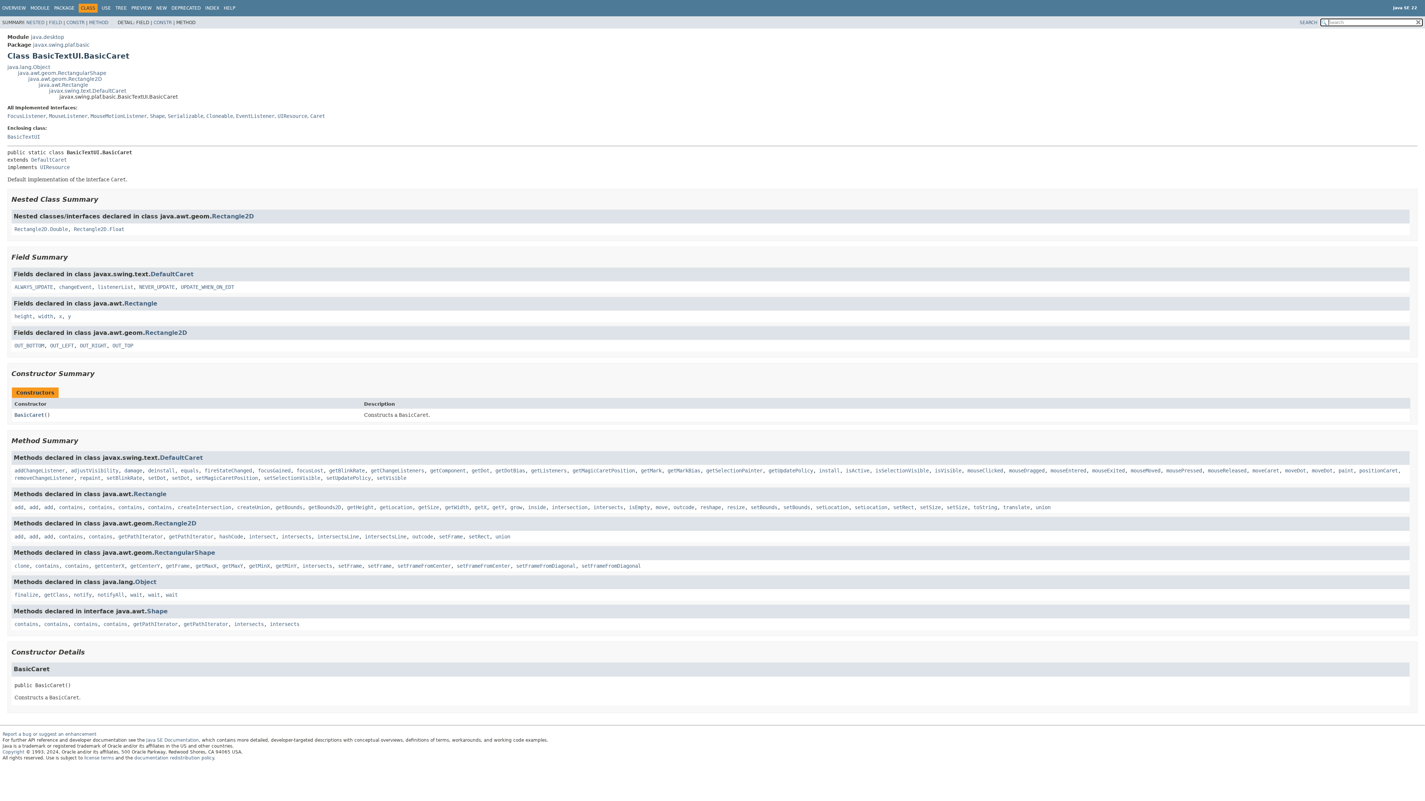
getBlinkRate (347, 471)
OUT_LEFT (62, 346)
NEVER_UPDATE (157, 287)
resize (736, 507)
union (1043, 507)
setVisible (391, 478)
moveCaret (1265, 471)
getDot (480, 471)
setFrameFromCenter (424, 566)
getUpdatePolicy (791, 471)
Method (98, 22)
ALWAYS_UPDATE (33, 287)
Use (106, 8)
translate (1016, 507)
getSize (428, 507)
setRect (903, 507)
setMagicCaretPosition (227, 478)
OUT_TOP (122, 346)
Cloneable (219, 116)
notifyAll (111, 595)
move (662, 507)
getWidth (457, 507)
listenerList (115, 287)
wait (136, 595)
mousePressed (1184, 471)
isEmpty (639, 507)
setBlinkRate (124, 478)
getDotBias (510, 471)
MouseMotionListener (119, 116)
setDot (157, 478)
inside (537, 507)
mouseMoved (1145, 471)
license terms (99, 758)
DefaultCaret (49, 160)
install (829, 471)
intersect (262, 537)
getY (498, 507)
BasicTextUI (23, 137)
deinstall (161, 471)
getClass (56, 595)
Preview (141, 8)
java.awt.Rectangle (63, 85)
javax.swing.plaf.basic (61, 45)
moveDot (1295, 471)
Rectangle (140, 303)
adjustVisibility (94, 471)
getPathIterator (140, 537)
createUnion (253, 507)
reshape (710, 507)
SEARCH (1308, 22)
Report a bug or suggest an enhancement (49, 734)
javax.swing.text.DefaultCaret (87, 91)
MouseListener (68, 116)
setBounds (764, 507)
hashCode (231, 537)
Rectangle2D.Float (99, 229)
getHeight (360, 507)
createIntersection (204, 507)
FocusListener (26, 116)
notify (83, 595)
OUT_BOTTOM (29, 346)
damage (133, 471)
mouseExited (1108, 471)
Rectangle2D (233, 216)
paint (1346, 471)
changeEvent (75, 287)
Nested (35, 22)
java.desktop (47, 37)
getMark (651, 471)
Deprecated (186, 8)
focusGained (274, 471)
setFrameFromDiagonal (546, 566)
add (18, 507)
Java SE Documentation (172, 740)
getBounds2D (324, 507)
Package (64, 8)
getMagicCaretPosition (604, 471)
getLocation (396, 507)
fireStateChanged (228, 471)
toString (985, 507)
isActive (857, 471)
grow (516, 507)
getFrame (178, 566)
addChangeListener (39, 471)
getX (481, 507)
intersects (608, 507)
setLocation (832, 507)
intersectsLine (338, 537)
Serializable (185, 116)
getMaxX (206, 566)
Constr (75, 22)
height (23, 316)
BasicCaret (29, 415)
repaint (90, 478)
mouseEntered (1068, 471)
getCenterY (145, 566)
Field (55, 22)
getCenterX (109, 566)
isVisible (948, 471)
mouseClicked (985, 471)
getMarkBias (684, 471)
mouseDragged (1027, 471)
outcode (684, 507)
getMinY (286, 566)
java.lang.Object (28, 67)
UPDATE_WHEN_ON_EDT (207, 287)
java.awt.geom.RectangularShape (62, 73)
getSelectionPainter (734, 471)
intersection (569, 507)
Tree (121, 8)
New (161, 8)
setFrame (451, 537)
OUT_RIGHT (93, 346)
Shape (157, 116)
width (45, 316)
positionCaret (1378, 471)
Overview (14, 8)
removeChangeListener (44, 478)
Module (40, 8)
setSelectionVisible (292, 478)
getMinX (259, 566)
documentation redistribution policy (174, 758)
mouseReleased (1227, 471)
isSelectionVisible (902, 471)
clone (21, 566)
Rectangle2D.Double (41, 229)
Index (212, 8)
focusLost (310, 471)
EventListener (255, 116)
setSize (930, 507)
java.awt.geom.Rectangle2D (65, 79)
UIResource (292, 116)
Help (229, 8)
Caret (317, 116)
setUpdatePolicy (348, 478)
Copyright (13, 752)
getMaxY (232, 566)
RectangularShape (184, 552)
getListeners (549, 471)
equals (190, 471)
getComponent (448, 471)
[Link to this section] (104, 199)
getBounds (289, 507)
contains (71, 507)
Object (146, 582)
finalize (26, 595)
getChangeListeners (397, 471)
